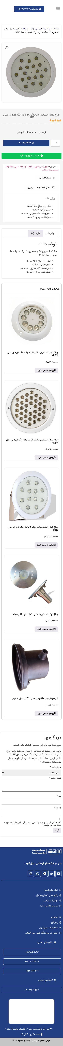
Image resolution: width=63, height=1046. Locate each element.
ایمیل (57, 807)
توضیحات (50, 234)
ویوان (35, 1040)
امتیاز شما (55, 767)
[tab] (50, 233)
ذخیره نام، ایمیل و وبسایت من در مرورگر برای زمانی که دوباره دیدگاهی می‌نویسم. (32, 823)
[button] (46, 178)
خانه (57, 28)
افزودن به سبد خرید (46, 370)
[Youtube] (58, 874)
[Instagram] (31, 874)
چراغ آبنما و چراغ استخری (26, 28)
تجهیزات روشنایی (46, 28)
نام (59, 796)
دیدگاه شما (55, 778)
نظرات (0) (36, 234)
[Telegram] (45, 874)
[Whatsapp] (38, 874)
